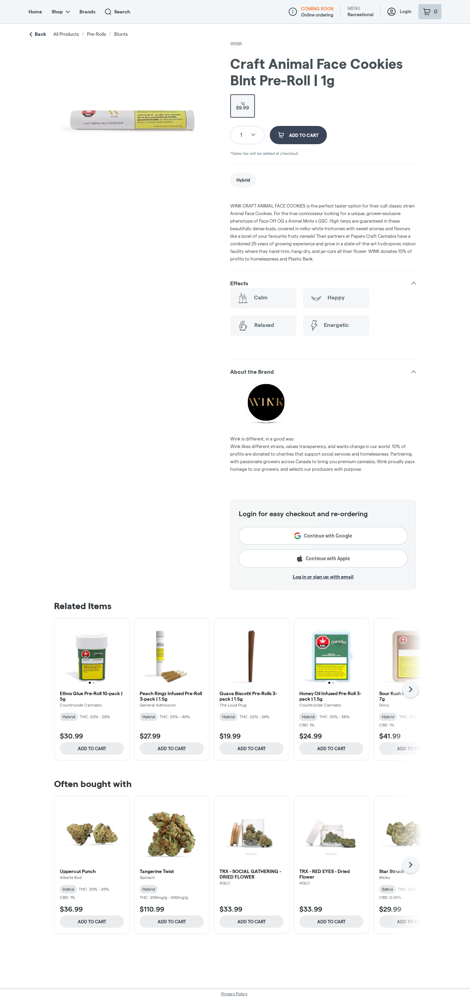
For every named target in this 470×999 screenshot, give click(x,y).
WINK (236, 43)
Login (406, 11)
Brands (87, 11)
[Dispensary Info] (293, 12)
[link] (243, 180)
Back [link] (40, 34)
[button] (323, 283)
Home (35, 11)
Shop (57, 11)
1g (242, 105)
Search (122, 11)
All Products (66, 34)
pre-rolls (96, 34)
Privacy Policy (234, 993)
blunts (121, 34)
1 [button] (241, 134)
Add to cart (92, 748)
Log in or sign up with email (323, 577)
